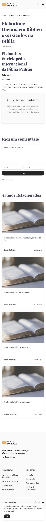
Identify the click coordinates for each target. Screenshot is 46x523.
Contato (29, 475)
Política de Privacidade (31, 488)
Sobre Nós (30, 479)
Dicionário (12, 15)
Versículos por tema (10, 481)
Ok (7, 516)
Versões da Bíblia (9, 489)
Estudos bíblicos (8, 485)
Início (4, 15)
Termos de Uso (32, 483)
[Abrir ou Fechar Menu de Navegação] (43, 4)
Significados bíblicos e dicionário (10, 476)
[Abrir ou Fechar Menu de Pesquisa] (38, 4)
